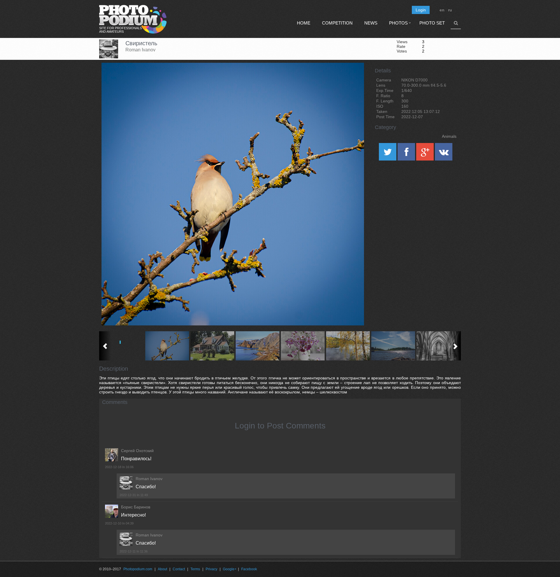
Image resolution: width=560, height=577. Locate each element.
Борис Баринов (135, 507)
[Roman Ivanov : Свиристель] (167, 345)
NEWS (370, 22)
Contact (179, 569)
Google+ (230, 569)
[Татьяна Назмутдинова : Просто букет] (302, 345)
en (442, 10)
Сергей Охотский (137, 450)
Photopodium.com (137, 569)
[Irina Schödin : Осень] (348, 345)
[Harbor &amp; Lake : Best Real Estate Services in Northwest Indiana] (212, 345)
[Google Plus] (425, 153)
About (162, 569)
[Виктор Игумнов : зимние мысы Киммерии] (257, 345)
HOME (303, 22)
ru (450, 10)
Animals (449, 136)
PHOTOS (398, 22)
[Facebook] (407, 153)
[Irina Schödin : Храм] (438, 345)
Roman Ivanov (140, 49)
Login (421, 10)
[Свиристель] (352, 77)
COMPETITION (337, 22)
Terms (195, 569)
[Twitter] (388, 153)
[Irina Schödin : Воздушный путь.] (393, 345)
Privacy (211, 569)
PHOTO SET (432, 22)
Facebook (249, 569)
